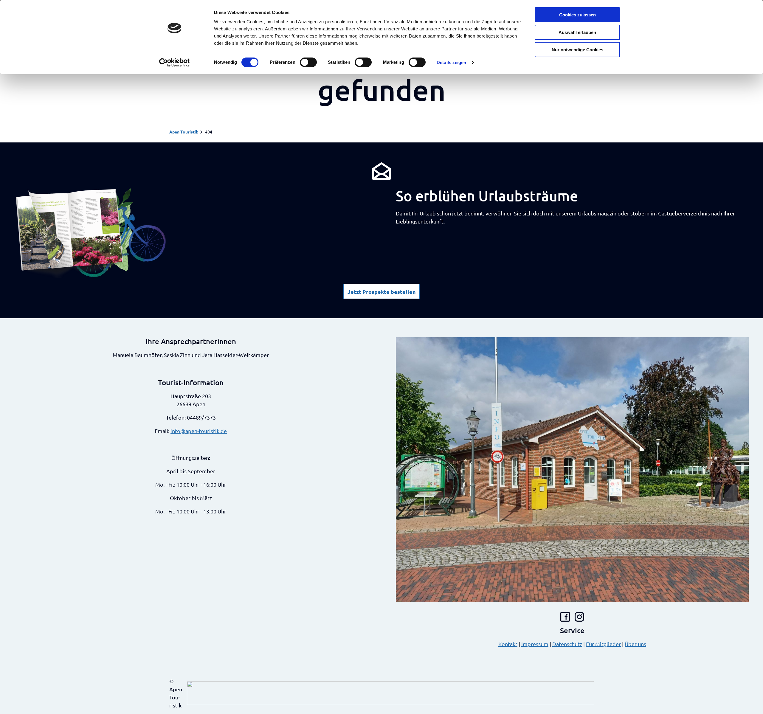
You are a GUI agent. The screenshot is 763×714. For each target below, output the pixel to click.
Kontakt (507, 644)
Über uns (635, 644)
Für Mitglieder (603, 644)
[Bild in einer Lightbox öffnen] (91, 232)
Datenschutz (567, 644)
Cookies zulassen (577, 14)
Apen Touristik (183, 131)
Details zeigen (451, 62)
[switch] (308, 62)
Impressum (534, 644)
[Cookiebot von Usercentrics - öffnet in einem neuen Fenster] (174, 62)
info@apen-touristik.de (198, 431)
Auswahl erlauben (577, 32)
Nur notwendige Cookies (577, 49)
